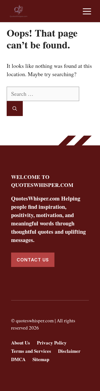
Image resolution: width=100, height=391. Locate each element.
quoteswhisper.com (35, 320)
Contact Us (33, 260)
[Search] (15, 108)
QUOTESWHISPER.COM (42, 185)
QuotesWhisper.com (35, 198)
